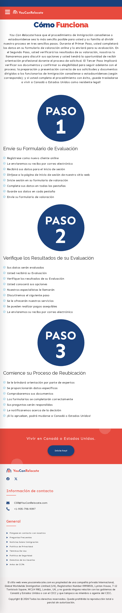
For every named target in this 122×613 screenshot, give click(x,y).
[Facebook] (8, 478)
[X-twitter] (15, 478)
